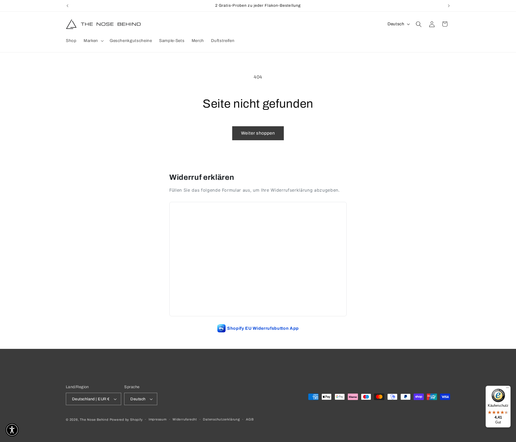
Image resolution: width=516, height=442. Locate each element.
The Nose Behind (94, 420)
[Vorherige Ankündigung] (67, 5)
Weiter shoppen (258, 133)
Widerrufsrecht (185, 419)
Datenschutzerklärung (221, 419)
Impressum (158, 419)
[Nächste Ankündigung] (449, 5)
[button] (93, 40)
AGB (249, 419)
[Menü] (507, 389)
